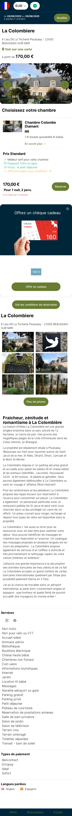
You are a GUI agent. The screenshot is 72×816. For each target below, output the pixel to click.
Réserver (60, 186)
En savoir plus (33, 143)
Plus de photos (36, 401)
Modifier (62, 17)
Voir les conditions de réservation (36, 304)
